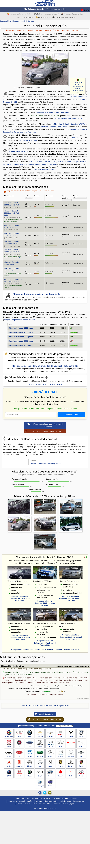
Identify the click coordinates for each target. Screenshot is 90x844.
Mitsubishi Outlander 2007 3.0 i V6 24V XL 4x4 (13, 280)
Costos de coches (44, 17)
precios (48, 30)
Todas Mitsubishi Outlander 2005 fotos (26, 88)
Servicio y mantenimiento (25, 17)
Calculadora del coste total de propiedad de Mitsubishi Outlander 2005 (45, 366)
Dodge (9, 746)
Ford (29, 746)
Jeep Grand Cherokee (28, 140)
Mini (81, 756)
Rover (81, 766)
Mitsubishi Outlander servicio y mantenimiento (36, 294)
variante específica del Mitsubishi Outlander (52, 112)
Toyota (81, 776)
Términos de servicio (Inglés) (64, 804)
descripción (10, 30)
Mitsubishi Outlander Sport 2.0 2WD (69, 118)
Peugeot (50, 766)
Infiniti (60, 746)
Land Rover (40, 756)
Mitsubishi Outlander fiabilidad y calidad (45, 464)
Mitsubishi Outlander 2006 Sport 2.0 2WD (11, 204)
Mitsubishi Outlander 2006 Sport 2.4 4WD (11, 243)
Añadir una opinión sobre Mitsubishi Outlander (48, 425)
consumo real (16, 258)
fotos (82, 30)
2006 (38, 384)
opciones (74, 30)
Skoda (29, 776)
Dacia (81, 736)
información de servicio (25, 30)
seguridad (65, 30)
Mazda (60, 756)
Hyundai (50, 746)
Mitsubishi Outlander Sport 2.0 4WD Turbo (70, 124)
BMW (29, 736)
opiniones (39, 30)
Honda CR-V (75, 138)
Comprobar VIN (71, 415)
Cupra (71, 736)
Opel (39, 766)
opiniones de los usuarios (18, 151)
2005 (31, 384)
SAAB (9, 776)
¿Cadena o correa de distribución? (47, 14)
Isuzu (71, 746)
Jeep (9, 756)
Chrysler (50, 736)
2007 (45, 384)
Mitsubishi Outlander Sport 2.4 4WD (54, 127)
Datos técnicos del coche (41, 798)
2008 (52, 384)
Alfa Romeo (9, 736)
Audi (19, 736)
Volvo (50, 786)
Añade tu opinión (46, 714)
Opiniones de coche (21, 798)
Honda (40, 746)
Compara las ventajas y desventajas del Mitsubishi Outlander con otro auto (78, 87)
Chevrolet (40, 736)
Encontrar (57, 9)
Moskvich (19, 766)
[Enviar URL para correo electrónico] (49, 792)
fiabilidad (56, 30)
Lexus (50, 756)
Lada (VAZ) (29, 756)
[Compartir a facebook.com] (40, 792)
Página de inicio (5, 21)
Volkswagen (40, 786)
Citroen (60, 736)
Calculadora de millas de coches (65, 17)
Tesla (71, 776)
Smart (40, 776)
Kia (19, 756)
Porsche (60, 766)
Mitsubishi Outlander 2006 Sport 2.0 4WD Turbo (11, 213)
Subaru (50, 776)
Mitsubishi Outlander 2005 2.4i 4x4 (11, 263)
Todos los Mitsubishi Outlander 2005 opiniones (45, 705)
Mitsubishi (15, 21)
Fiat (19, 746)
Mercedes (71, 756)
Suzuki (60, 776)
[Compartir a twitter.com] (45, 792)
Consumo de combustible (73, 14)
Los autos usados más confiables (20, 14)
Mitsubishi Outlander (27, 21)
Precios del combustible (42, 804)
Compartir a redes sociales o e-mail (46, 431)
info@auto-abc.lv (50, 808)
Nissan (29, 766)
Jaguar (81, 746)
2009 (59, 384)
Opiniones (36, 9)
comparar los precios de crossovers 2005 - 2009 (22, 320)
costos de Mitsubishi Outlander (44, 170)
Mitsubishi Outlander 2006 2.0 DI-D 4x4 (11, 226)
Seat (19, 776)
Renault (70, 766)
